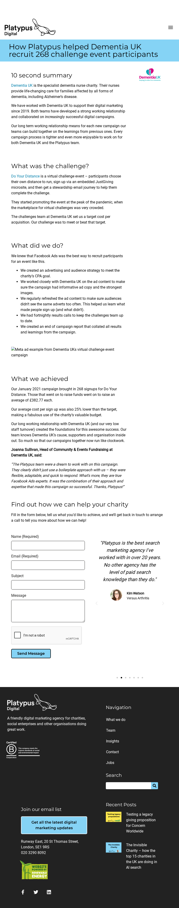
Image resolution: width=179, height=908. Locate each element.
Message (18, 596)
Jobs (110, 762)
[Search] (154, 785)
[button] (170, 27)
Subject (17, 576)
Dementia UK (22, 85)
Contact (112, 752)
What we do (115, 719)
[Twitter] (35, 892)
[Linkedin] (48, 892)
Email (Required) (24, 556)
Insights (112, 741)
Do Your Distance (25, 176)
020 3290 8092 (33, 852)
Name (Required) (25, 537)
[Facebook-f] (22, 892)
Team (110, 730)
